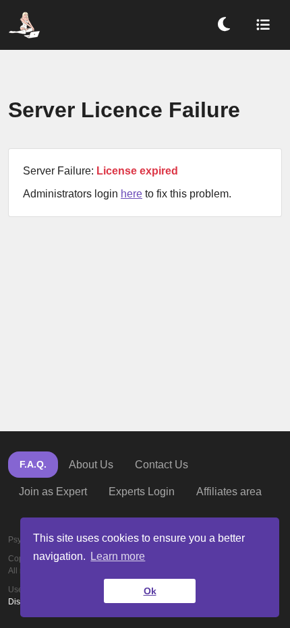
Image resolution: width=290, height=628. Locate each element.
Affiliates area (229, 491)
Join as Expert (53, 491)
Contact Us (161, 464)
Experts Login (142, 491)
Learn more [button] (117, 556)
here (131, 193)
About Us (91, 464)
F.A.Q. (33, 464)
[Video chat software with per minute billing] (24, 24)
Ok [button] (150, 591)
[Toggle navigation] (263, 24)
